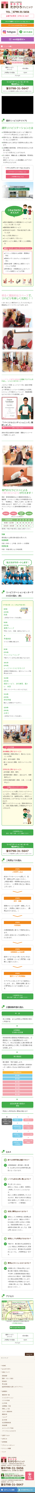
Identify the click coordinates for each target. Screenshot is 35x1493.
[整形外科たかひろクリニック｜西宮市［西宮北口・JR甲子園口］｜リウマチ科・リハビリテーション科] (17, 6)
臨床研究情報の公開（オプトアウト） (13, 1386)
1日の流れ (25, 68)
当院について (6, 1372)
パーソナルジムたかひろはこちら (17, 25)
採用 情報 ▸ (30, 1478)
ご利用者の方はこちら (17, 176)
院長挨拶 (4, 1375)
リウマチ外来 (6, 1400)
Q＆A (25, 72)
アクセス (17, 75)
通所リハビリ (9, 68)
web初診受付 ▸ (19, 39)
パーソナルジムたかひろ (9, 1431)
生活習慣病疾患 (6, 1422)
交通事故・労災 (6, 1406)
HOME (4, 1365)
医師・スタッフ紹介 (7, 1378)
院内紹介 (4, 1381)
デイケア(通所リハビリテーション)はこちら (17, 21)
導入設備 (4, 1384)
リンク (4, 1451)
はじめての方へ (6, 1369)
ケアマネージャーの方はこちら (17, 172)
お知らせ (4, 1438)
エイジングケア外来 (7, 1428)
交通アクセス (6, 1435)
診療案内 (4, 1391)
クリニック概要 (6, 1448)
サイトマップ (4, 1358)
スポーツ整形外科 (7, 1411)
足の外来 (4, 1420)
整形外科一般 (6, 1395)
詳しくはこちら (17, 428)
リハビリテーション (7, 1397)
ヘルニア (4, 1417)
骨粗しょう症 (6, 1408)
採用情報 (4, 1442)
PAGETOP (29, 1354)
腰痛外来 (4, 1414)
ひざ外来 (4, 1403)
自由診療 (4, 1425)
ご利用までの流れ (9, 72)
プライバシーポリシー (8, 1445)
